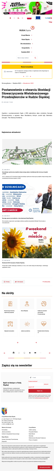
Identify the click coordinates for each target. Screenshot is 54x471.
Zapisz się (39, 390)
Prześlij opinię (46, 281)
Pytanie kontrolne (32, 381)
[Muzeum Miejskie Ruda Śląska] (24, 353)
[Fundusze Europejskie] (38, 18)
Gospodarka (26, 48)
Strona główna (6, 83)
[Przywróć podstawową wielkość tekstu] (18, 18)
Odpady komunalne (10, 328)
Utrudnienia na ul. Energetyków (32, 71)
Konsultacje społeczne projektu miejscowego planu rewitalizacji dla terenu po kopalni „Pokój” (27, 158)
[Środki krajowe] (29, 18)
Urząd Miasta (25, 35)
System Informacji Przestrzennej (10, 439)
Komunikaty (4, 429)
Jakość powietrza (27, 328)
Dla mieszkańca (26, 44)
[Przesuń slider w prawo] (36, 342)
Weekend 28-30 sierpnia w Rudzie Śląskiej (27, 248)
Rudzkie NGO (25, 52)
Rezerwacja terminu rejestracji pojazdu (10, 307)
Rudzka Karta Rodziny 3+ (44, 328)
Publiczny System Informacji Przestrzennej (44, 307)
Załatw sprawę (32, 429)
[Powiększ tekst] (22, 18)
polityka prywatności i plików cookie (42, 397)
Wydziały (31, 436)
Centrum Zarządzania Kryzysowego (10, 434)
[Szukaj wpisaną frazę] (35, 58)
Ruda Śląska (26, 39)
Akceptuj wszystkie (45, 467)
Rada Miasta (32, 434)
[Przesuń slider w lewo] (18, 342)
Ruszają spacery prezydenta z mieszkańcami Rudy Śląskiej (27, 203)
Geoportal (4, 441)
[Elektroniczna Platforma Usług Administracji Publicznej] (48, 18)
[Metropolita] (13, 352)
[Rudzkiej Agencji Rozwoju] (19, 353)
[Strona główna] (27, 28)
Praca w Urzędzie (33, 440)
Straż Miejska (27, 307)
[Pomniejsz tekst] (14, 18)
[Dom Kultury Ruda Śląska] (40, 352)
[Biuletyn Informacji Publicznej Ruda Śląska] (50, 22)
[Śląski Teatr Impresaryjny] (35, 353)
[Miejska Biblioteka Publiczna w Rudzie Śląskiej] (30, 353)
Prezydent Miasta (33, 432)
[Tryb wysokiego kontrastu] (10, 18)
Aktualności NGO (28, 83)
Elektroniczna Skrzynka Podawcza (37, 438)
